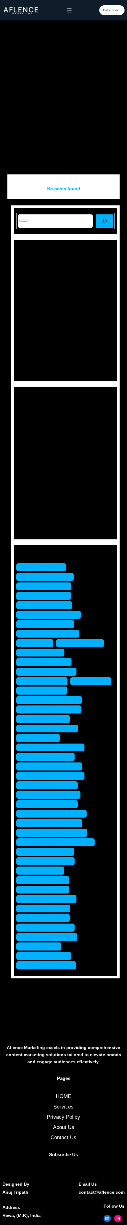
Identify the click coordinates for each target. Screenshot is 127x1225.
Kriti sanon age (83, 643)
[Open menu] (69, 10)
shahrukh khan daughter (55, 813)
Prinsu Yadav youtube (51, 794)
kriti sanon (38, 643)
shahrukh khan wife (49, 861)
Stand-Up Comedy (46, 517)
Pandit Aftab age (45, 690)
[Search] (104, 221)
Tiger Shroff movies (49, 927)
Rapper (33, 495)
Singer (32, 506)
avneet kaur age (44, 567)
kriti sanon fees (43, 652)
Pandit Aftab (94, 681)
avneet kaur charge (48, 576)
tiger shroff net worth (50, 937)
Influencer (36, 452)
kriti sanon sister (45, 681)
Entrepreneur (40, 430)
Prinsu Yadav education (53, 747)
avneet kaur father (47, 595)
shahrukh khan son (48, 851)
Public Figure (40, 484)
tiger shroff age (43, 870)
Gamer (33, 441)
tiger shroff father (46, 889)
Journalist (36, 463)
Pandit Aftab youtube (50, 728)
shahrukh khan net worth (55, 832)
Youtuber (35, 527)
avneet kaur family (47, 586)
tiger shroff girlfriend (49, 899)
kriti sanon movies (47, 662)
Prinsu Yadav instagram (53, 776)
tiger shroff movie (46, 917)
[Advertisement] (63, 104)
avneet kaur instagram (52, 614)
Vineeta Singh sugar (49, 965)
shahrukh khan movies (52, 823)
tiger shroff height (46, 908)
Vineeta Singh (42, 946)
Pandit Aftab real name (52, 709)
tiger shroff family (46, 880)
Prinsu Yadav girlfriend (52, 766)
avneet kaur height (47, 605)
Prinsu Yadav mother (50, 785)
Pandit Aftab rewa (46, 719)
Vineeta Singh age (47, 956)
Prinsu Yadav (41, 737)
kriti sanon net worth (49, 671)
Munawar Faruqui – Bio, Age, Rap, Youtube (76, 285)
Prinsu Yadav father (49, 756)
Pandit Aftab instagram (52, 700)
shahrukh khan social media (59, 842)
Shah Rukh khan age (50, 804)
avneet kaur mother (48, 624)
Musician (35, 473)
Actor (31, 409)
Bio (29, 419)
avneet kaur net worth (51, 633)
